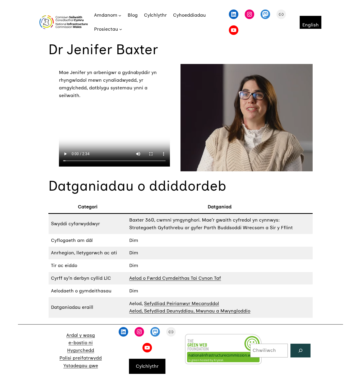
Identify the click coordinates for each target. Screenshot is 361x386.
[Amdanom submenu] (119, 15)
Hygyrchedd (80, 350)
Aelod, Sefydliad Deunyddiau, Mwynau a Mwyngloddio (189, 311)
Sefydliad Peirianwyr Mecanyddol (181, 303)
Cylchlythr (147, 366)
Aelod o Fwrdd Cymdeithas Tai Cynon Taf (175, 278)
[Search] (300, 350)
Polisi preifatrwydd (80, 358)
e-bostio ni (80, 343)
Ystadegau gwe (80, 366)
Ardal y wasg (80, 335)
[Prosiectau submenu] (120, 29)
